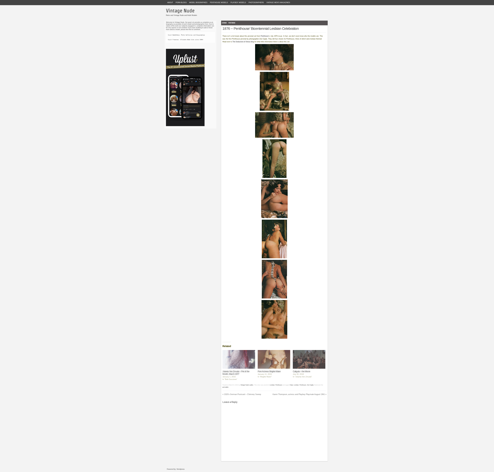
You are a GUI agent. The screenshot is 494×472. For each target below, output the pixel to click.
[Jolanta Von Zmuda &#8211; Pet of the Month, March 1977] (238, 359)
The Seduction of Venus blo (242, 42)
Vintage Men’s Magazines (278, 2)
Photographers (256, 2)
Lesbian (224, 23)
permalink (225, 387)
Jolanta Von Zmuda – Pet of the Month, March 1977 (235, 372)
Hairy (291, 385)
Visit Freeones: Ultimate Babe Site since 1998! (185, 39)
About (170, 2)
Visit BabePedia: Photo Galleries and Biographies (186, 35)
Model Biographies (198, 2)
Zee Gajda (310, 385)
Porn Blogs (181, 2)
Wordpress (180, 469)
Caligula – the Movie (301, 371)
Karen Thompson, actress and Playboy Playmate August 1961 (299, 394)
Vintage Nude (180, 10)
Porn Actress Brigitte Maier (269, 371)
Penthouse (231, 23)
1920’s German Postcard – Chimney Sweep (241, 394)
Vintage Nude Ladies (246, 385)
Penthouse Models (219, 2)
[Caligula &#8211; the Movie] (309, 359)
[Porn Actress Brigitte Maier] (274, 359)
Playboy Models (238, 2)
